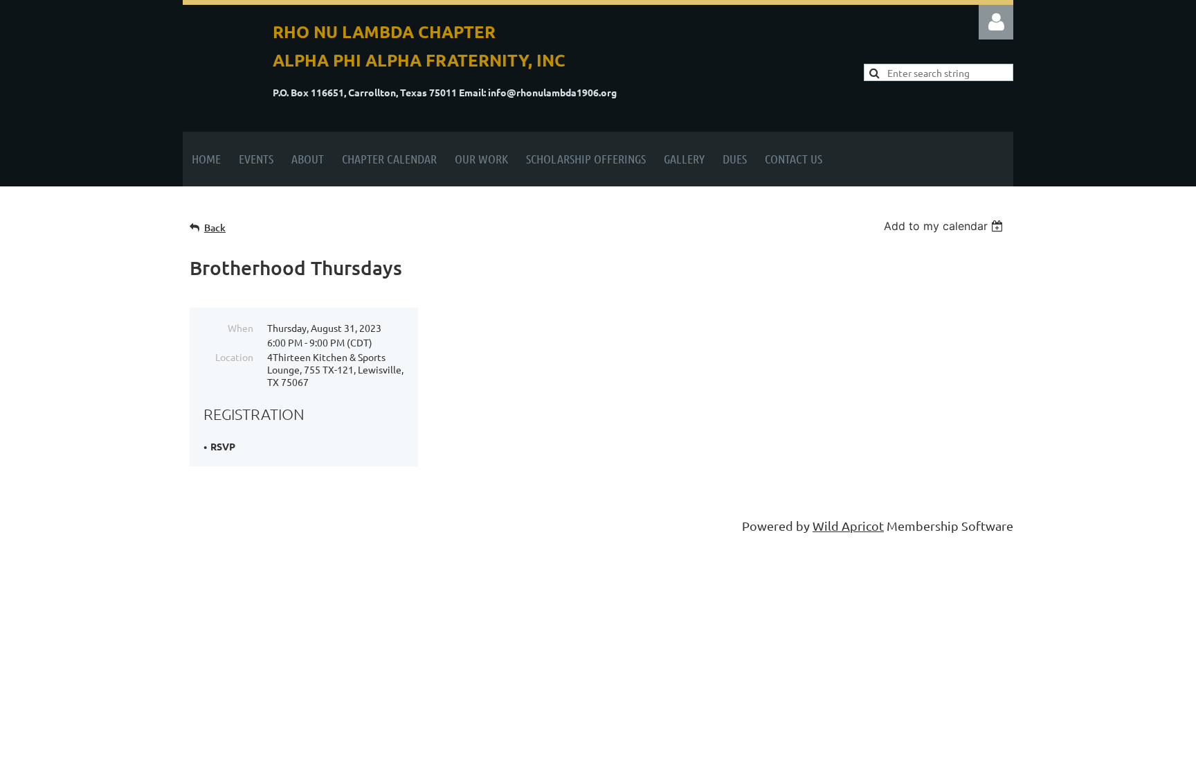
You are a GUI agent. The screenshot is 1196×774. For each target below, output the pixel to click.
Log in (996, 22)
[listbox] (945, 226)
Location (234, 357)
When (240, 328)
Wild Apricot (848, 525)
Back (215, 227)
